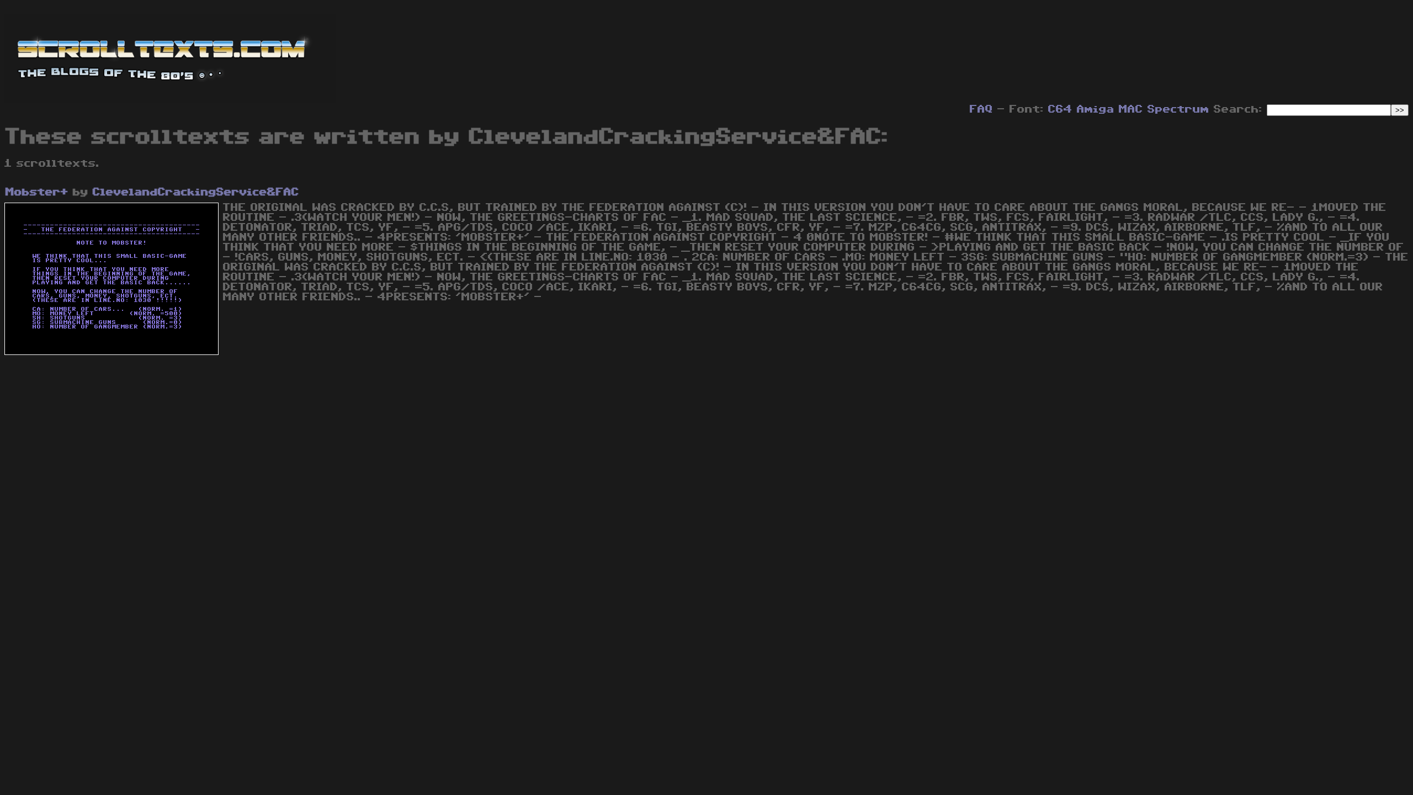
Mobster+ (37, 192)
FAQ (981, 109)
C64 (1060, 109)
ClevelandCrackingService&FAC (196, 192)
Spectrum (1178, 109)
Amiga (1095, 109)
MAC (1131, 109)
